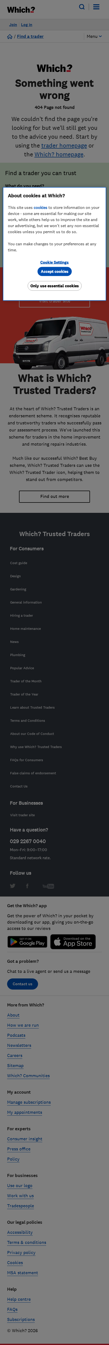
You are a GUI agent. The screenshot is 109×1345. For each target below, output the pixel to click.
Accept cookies (54, 271)
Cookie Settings (54, 262)
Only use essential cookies (54, 285)
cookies (40, 207)
